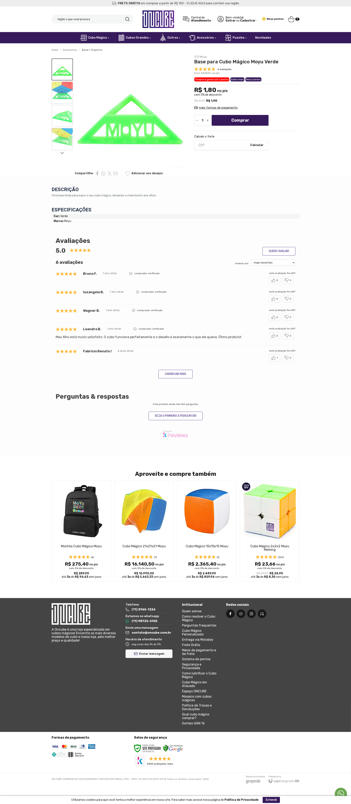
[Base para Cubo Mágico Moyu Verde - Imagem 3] (62, 116)
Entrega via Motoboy (197, 640)
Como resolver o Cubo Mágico (198, 618)
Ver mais (81, 555)
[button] (62, 69)
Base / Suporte (92, 49)
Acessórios (70, 49)
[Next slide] (62, 153)
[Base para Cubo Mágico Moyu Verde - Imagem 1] (62, 69)
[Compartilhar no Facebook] (97, 173)
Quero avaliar (279, 251)
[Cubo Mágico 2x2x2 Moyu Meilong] (269, 530)
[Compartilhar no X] (109, 173)
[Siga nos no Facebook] (230, 613)
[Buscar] (127, 19)
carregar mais (175, 374)
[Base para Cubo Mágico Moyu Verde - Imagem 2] (62, 93)
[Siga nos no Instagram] (251, 613)
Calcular (256, 145)
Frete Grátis (191, 645)
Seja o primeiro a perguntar (175, 416)
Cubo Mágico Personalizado (193, 632)
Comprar (240, 120)
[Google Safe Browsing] (173, 748)
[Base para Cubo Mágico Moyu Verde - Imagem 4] (62, 139)
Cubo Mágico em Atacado (194, 684)
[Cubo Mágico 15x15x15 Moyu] (206, 530)
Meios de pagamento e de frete (199, 652)
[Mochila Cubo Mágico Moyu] (81, 530)
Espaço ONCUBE (194, 691)
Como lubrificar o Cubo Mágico (199, 675)
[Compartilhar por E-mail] (116, 173)
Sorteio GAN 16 (193, 723)
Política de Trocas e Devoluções (197, 707)
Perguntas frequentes (199, 625)
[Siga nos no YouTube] (241, 613)
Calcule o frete (204, 136)
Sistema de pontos (196, 659)
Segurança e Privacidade (191, 666)
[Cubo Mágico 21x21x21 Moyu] (144, 530)
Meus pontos (253, 79)
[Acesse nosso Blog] (262, 613)
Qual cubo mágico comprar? (195, 716)
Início (55, 49)
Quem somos (192, 611)
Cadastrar (248, 20)
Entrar (231, 20)
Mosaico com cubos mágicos (196, 698)
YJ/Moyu (200, 56)
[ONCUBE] (158, 19)
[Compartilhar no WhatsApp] (103, 173)
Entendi (271, 800)
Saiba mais (237, 79)
